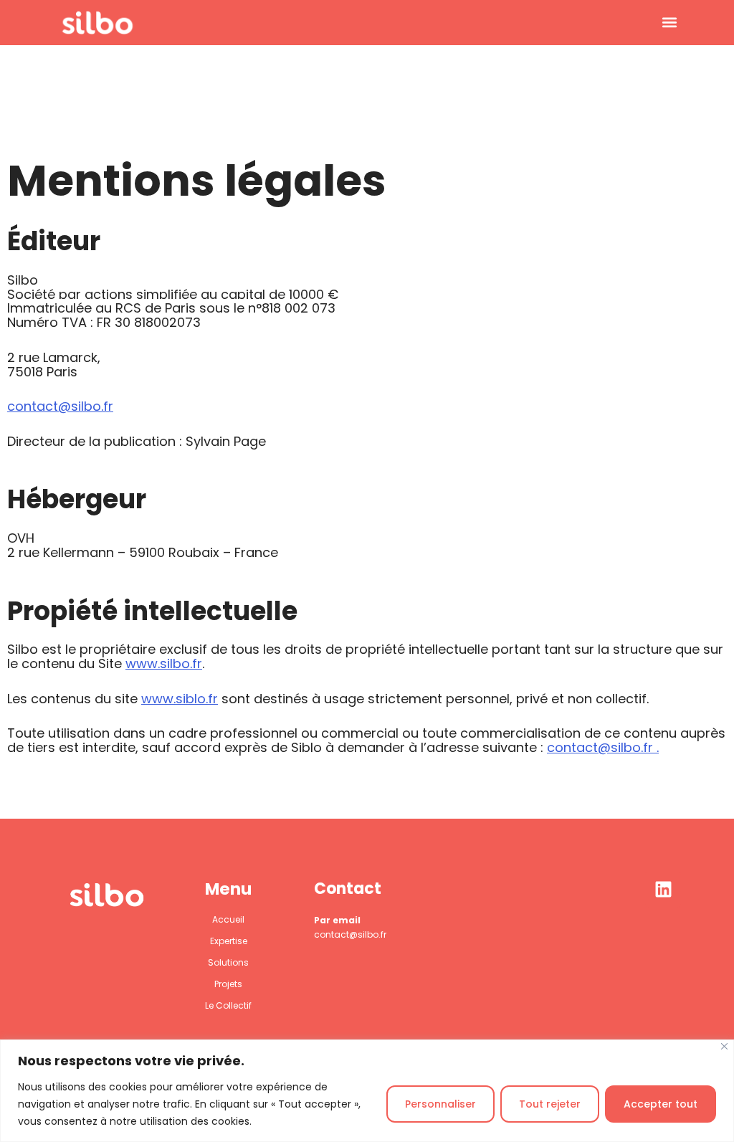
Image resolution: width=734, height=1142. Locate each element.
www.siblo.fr (179, 699)
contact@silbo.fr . (603, 747)
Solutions (228, 962)
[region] (367, 1090)
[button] (669, 22)
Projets (228, 984)
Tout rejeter (550, 1104)
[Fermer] (724, 1046)
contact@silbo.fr (60, 406)
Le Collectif (228, 1005)
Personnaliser (440, 1104)
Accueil (228, 919)
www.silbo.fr (163, 663)
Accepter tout (660, 1104)
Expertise (228, 941)
